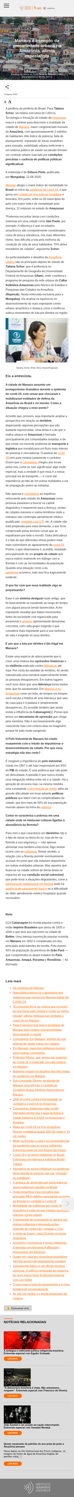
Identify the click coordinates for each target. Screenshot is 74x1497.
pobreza (46, 807)
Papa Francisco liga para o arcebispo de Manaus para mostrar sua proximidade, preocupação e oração (38, 1030)
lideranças (50, 665)
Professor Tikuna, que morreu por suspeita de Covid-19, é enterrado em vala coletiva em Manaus (40, 1062)
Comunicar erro (18, 1308)
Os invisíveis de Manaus (28, 988)
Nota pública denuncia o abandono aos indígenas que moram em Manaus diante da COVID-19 (41, 997)
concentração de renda (41, 788)
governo (27, 621)
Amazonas (59, 117)
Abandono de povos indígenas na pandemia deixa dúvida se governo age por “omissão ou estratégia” (41, 1173)
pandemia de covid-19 (44, 189)
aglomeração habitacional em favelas (29, 883)
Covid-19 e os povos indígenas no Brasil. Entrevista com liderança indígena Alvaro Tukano (39, 1159)
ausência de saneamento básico (26, 888)
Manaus (24, 126)
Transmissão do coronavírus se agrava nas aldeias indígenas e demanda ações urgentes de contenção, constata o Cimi (40, 1224)
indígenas (30, 851)
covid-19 (58, 544)
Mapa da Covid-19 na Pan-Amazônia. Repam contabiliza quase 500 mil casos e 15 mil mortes (41, 1131)
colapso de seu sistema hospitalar (40, 194)
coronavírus (29, 462)
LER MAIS (13, 1358)
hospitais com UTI (32, 521)
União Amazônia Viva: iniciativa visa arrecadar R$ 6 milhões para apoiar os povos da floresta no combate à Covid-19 (41, 1196)
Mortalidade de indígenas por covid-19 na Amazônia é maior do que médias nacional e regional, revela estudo (41, 1210)
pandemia (12, 572)
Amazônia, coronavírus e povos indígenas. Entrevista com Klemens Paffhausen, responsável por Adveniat (40, 1247)
